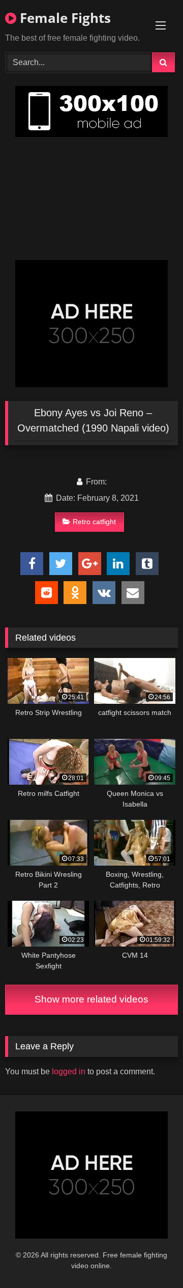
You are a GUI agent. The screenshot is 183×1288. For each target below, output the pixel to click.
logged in (68, 1071)
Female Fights (63, 18)
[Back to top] (151, 1258)
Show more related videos (91, 999)
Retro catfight (94, 522)
